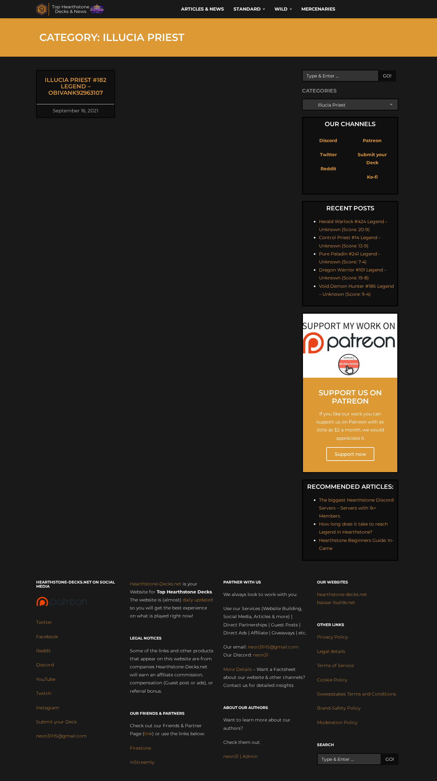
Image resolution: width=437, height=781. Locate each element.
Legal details (331, 651)
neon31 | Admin (240, 756)
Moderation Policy (337, 722)
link (148, 734)
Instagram (47, 708)
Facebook (47, 637)
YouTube (45, 679)
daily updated (198, 600)
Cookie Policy (332, 680)
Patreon (372, 140)
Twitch (43, 693)
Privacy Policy (332, 637)
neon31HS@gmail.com (61, 736)
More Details (237, 669)
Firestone (140, 748)
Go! (387, 76)
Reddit (328, 169)
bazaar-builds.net (336, 602)
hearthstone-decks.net (342, 594)
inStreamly (142, 762)
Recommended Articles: (350, 486)
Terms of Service (335, 665)
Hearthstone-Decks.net (155, 584)
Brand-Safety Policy (339, 708)
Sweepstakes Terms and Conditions (356, 694)
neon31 (260, 655)
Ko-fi (372, 177)
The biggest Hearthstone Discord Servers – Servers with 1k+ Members (356, 508)
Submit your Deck (56, 722)
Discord (328, 140)
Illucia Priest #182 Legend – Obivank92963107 (75, 86)
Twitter (328, 154)
